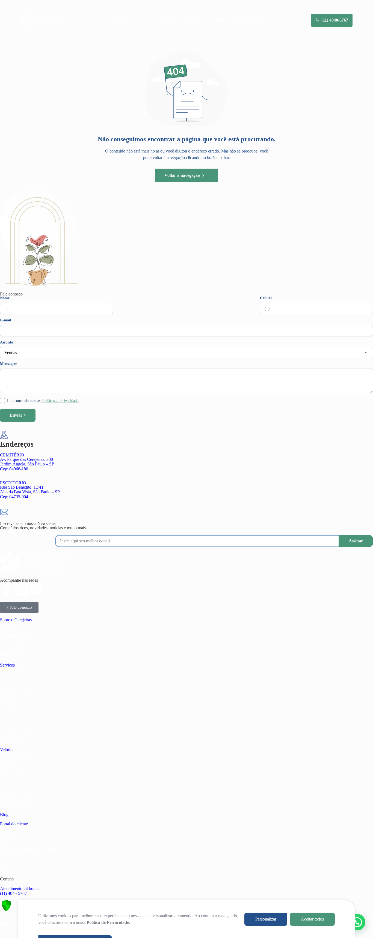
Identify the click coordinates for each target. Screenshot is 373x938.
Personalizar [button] (265, 919)
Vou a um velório (15, 755)
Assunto (6, 342)
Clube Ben (9, 868)
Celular (266, 298)
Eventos (7, 839)
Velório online (12, 774)
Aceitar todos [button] (312, 919)
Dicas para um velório (19, 794)
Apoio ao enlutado (16, 804)
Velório (6, 749)
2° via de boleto (13, 829)
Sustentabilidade (14, 645)
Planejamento (11, 670)
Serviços (7, 665)
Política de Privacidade (108, 922)
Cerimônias (10, 739)
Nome (5, 298)
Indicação (8, 858)
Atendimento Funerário (20, 719)
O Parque (8, 625)
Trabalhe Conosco (15, 635)
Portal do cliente (14, 824)
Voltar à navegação (182, 175)
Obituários (9, 765)
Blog (220, 20)
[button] (357, 922)
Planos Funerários (15, 729)
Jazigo (5, 680)
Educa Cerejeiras (14, 654)
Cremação (8, 700)
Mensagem (8, 364)
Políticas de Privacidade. (60, 401)
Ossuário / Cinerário (17, 690)
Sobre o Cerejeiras (16, 619)
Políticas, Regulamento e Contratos (30, 849)
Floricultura (10, 784)
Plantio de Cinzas (15, 709)
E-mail (5, 320)
